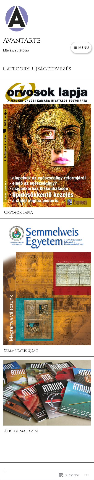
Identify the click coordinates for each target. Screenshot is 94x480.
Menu (83, 47)
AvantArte (22, 40)
